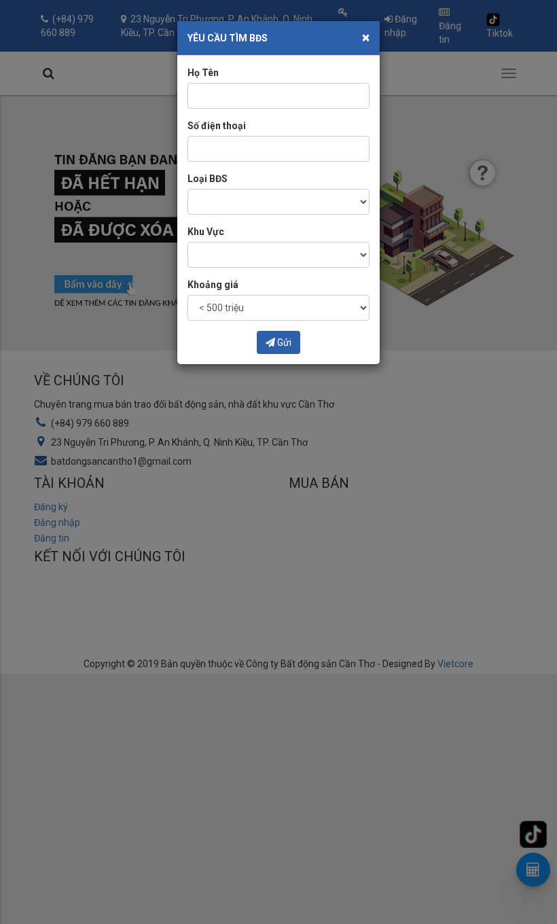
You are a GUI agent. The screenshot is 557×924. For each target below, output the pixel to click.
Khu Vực (205, 231)
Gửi (283, 342)
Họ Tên (203, 72)
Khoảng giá (212, 284)
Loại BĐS (207, 178)
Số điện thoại (216, 125)
